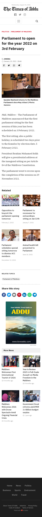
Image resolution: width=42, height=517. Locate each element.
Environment (29, 490)
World (14, 495)
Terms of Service (27, 508)
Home (9, 485)
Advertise (23, 506)
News (18, 485)
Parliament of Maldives (21, 32)
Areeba (7, 59)
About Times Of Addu (10, 506)
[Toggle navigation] (18, 21)
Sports (18, 490)
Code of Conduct (14, 508)
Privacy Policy (32, 506)
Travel (23, 495)
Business (7, 490)
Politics (5, 32)
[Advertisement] (21, 451)
